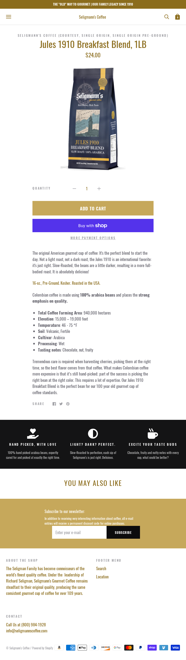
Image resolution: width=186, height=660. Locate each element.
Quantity (41, 188)
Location (102, 577)
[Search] (166, 16)
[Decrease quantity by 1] (74, 188)
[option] (93, 118)
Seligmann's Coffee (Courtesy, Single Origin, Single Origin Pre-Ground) (93, 35)
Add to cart (93, 208)
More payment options (93, 238)
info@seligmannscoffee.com (26, 631)
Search (101, 568)
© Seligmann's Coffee (18, 648)
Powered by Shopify (42, 648)
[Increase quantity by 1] (99, 188)
